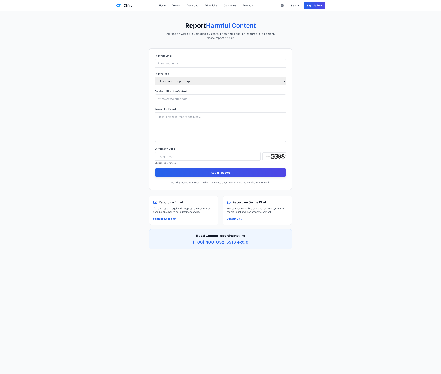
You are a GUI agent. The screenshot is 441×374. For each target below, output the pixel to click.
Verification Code (165, 148)
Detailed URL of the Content (171, 91)
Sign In (295, 5)
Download (192, 5)
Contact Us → (235, 218)
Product (176, 5)
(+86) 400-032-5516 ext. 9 (220, 242)
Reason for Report (165, 109)
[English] (282, 5)
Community (230, 5)
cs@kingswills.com (164, 218)
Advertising (211, 5)
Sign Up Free (314, 5)
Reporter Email (163, 55)
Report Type (162, 73)
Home (162, 5)
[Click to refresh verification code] (274, 156)
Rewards (248, 5)
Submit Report (220, 172)
